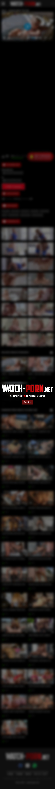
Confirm (27, 402)
